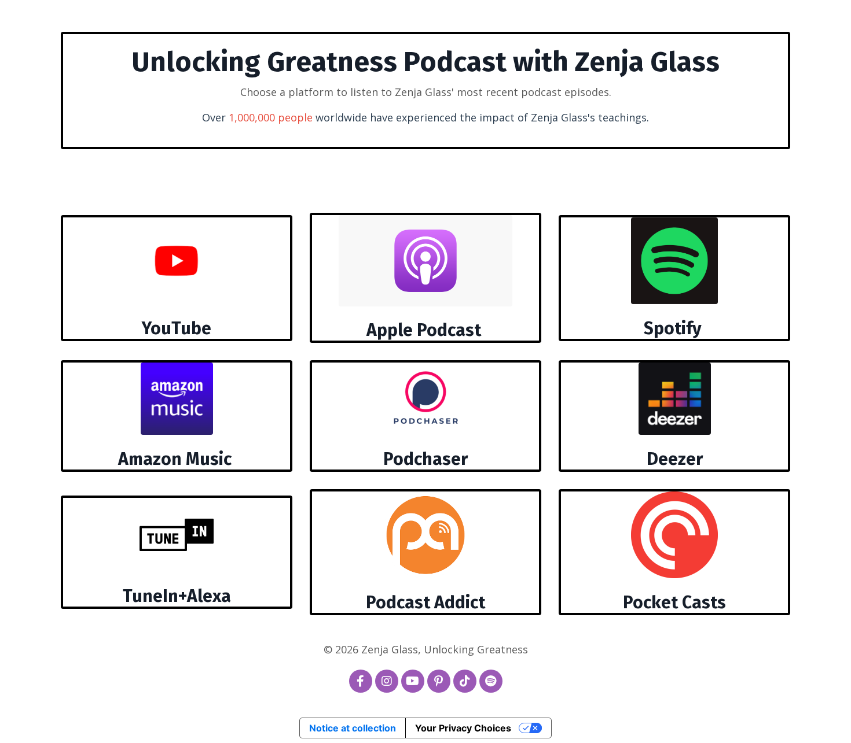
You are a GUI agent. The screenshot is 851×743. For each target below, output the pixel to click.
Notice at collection (352, 728)
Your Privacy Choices (463, 728)
